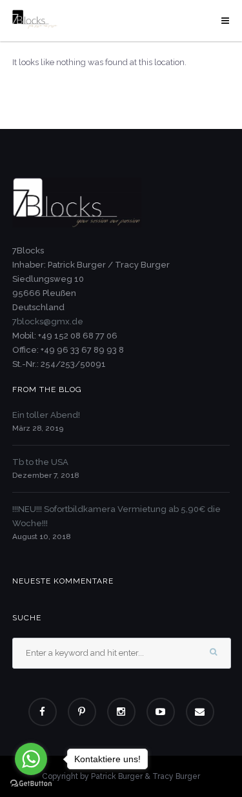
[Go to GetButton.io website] (31, 784)
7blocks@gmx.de (47, 321)
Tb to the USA (40, 462)
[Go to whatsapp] (31, 759)
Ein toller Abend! (46, 415)
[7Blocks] (34, 19)
